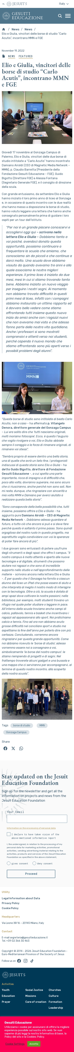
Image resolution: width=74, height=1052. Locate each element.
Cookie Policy (10, 908)
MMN (42, 725)
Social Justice (34, 990)
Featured (26, 56)
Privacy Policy (10, 903)
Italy (62, 3)
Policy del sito (12, 1036)
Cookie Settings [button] (15, 1044)
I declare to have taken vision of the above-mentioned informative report (35, 836)
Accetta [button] (33, 1043)
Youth (6, 990)
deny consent (45, 863)
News (15, 29)
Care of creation (35, 1001)
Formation (55, 1001)
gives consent (19, 863)
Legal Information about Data (21, 898)
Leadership (56, 1007)
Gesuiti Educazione (27, 16)
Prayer (6, 1001)
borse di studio (21, 725)
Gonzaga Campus (16, 732)
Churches (55, 990)
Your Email (15, 811)
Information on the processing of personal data (31, 828)
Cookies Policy (35, 1036)
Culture (53, 996)
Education (8, 996)
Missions (30, 996)
